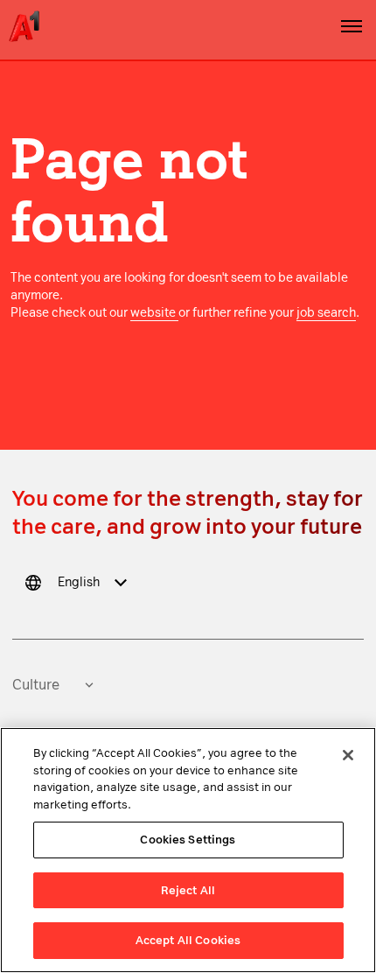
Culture (35, 684)
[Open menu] (352, 26)
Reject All (188, 890)
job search (326, 312)
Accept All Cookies (188, 940)
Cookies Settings (187, 839)
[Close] (348, 755)
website (154, 312)
